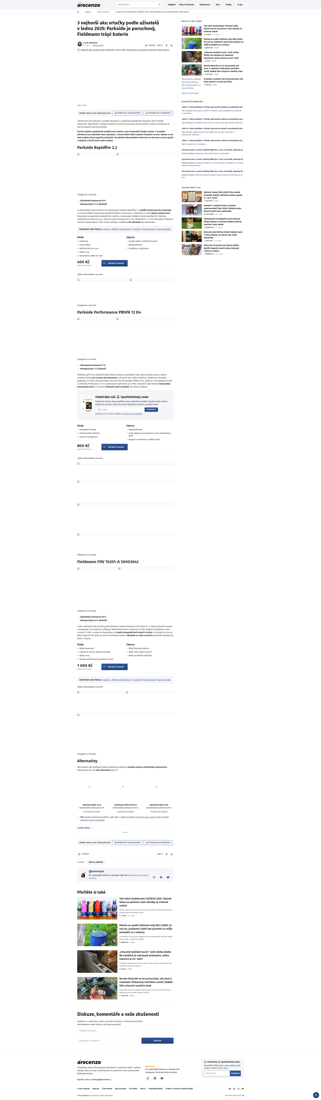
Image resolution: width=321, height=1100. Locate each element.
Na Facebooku (164, 229)
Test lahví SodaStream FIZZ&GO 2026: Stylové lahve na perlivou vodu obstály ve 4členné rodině (145, 902)
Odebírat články (98, 45)
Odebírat (151, 409)
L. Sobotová (123, 995)
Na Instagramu (149, 229)
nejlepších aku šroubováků (92, 820)
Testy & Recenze (186, 5)
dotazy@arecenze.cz (101, 1080)
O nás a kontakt (83, 1089)
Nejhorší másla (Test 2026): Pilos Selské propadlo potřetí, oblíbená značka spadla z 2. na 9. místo (223, 195)
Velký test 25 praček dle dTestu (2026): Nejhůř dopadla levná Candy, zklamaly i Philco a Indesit (221, 248)
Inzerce (143, 1089)
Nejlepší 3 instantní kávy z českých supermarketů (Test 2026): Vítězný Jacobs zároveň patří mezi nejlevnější (222, 208)
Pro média (133, 1089)
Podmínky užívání (156, 1089)
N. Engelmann (209, 214)
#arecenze (150, 1066)
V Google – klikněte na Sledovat (116, 229)
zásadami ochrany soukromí (132, 414)
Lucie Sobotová (90, 43)
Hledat (159, 4)
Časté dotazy (107, 1089)
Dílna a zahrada (96, 862)
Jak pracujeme (120, 1089)
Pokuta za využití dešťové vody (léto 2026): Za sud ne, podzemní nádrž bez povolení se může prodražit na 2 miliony (145, 929)
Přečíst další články (190, 93)
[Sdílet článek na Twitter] (171, 45)
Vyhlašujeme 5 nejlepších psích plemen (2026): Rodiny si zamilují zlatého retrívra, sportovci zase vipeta (223, 221)
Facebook (142, 875)
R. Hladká (122, 915)
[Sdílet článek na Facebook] (166, 45)
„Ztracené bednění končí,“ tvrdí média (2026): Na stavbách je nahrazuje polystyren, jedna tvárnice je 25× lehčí (145, 955)
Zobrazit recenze (116, 263)
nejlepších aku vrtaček (145, 817)
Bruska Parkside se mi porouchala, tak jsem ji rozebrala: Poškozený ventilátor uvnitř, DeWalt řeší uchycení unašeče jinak (146, 982)
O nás (240, 5)
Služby (229, 5)
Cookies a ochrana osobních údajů (179, 1089)
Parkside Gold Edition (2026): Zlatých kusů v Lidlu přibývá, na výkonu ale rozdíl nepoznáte (223, 235)
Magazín (172, 5)
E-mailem (136, 229)
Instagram (132, 875)
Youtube (92, 878)
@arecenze (96, 871)
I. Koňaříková (209, 227)
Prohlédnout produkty (91, 811)
